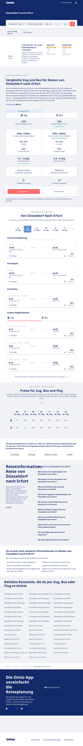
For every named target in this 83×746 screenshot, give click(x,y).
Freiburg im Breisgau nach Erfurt (16, 653)
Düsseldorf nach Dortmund (64, 616)
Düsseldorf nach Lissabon (39, 621)
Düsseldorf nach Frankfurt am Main (42, 594)
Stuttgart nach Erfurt (37, 634)
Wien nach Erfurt (35, 639)
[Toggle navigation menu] (76, 3)
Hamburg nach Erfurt (12, 630)
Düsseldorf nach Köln (62, 594)
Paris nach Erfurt (35, 630)
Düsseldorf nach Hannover (39, 607)
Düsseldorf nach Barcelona (14, 603)
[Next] (72, 229)
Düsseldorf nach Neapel (63, 607)
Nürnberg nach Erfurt (12, 648)
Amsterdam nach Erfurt (63, 634)
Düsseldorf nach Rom (62, 598)
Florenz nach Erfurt (61, 653)
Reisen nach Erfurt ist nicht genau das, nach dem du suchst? (59, 570)
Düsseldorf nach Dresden (39, 612)
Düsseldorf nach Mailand (63, 603)
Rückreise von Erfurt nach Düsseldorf (21, 562)
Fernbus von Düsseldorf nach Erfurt (56, 562)
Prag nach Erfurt (60, 644)
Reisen (15, 666)
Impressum (35, 740)
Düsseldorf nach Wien (12, 607)
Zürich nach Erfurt (61, 648)
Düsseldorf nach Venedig (14, 621)
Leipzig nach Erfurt (11, 644)
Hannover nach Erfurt (62, 639)
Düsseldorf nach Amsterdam (40, 603)
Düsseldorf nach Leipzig (13, 612)
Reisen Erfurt (26, 666)
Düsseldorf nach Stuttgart (39, 598)
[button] (49, 24)
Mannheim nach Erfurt (37, 653)
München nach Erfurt (62, 625)
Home (8, 666)
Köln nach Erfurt (10, 634)
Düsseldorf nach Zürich (63, 621)
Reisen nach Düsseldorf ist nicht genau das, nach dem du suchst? (23, 570)
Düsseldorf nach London (13, 594)
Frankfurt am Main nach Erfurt (65, 630)
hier (66, 377)
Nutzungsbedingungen (52, 740)
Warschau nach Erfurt (37, 657)
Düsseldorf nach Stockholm (64, 612)
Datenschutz (69, 740)
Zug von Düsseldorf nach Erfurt (19, 565)
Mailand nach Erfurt (12, 639)
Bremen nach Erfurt (11, 657)
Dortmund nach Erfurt (37, 648)
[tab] (24, 318)
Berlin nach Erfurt (36, 625)
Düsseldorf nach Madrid (13, 598)
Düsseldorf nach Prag (12, 616)
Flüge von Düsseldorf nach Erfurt (55, 565)
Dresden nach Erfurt (37, 644)
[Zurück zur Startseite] (10, 3)
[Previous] (10, 413)
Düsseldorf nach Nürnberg (39, 616)
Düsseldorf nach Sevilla (13, 625)
